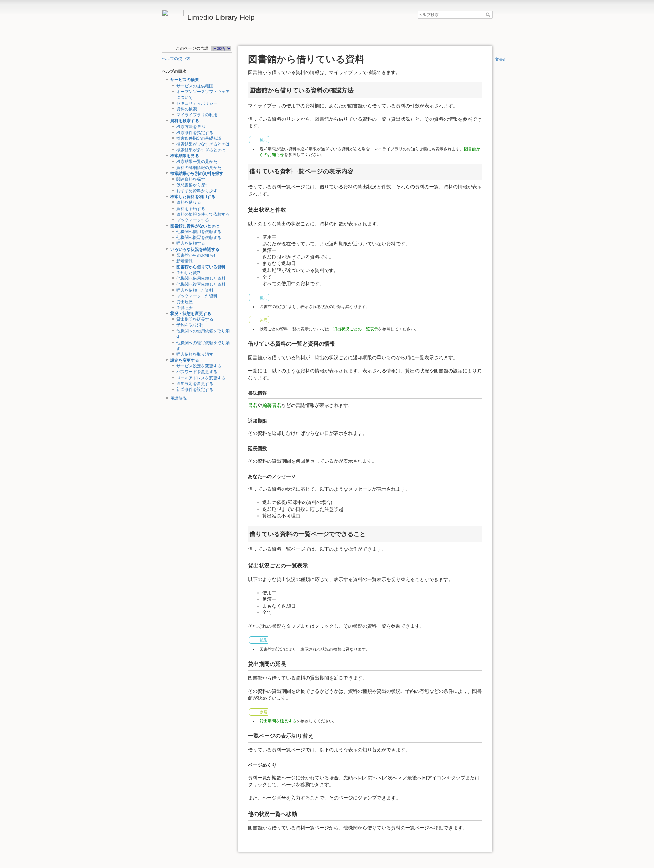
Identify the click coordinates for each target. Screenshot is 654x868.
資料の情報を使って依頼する (203, 214)
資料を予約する (190, 208)
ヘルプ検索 (489, 14)
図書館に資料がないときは (194, 226)
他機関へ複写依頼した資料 (200, 284)
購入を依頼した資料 (194, 290)
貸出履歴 (184, 302)
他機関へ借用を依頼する (198, 231)
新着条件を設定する (194, 389)
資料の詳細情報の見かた (198, 167)
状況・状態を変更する (190, 313)
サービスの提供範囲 (194, 85)
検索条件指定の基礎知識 (198, 138)
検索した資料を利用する (192, 196)
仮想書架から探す (192, 185)
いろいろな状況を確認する (194, 249)
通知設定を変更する (194, 383)
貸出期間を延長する (194, 319)
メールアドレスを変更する (200, 378)
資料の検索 (186, 109)
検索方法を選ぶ (190, 126)
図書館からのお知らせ (196, 255)
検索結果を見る (184, 155)
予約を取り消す (190, 325)
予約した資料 (188, 272)
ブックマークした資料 (196, 296)
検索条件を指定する (194, 132)
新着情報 (184, 261)
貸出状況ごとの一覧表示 (355, 328)
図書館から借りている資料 (200, 266)
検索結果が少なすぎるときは (203, 144)
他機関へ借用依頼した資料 (200, 278)
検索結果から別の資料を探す (196, 173)
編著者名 (271, 405)
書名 (253, 405)
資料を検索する (184, 120)
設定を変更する (184, 360)
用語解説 (178, 398)
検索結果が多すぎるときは (200, 150)
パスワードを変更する (196, 371)
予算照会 (184, 307)
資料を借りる (188, 202)
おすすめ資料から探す (196, 190)
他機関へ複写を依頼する (198, 237)
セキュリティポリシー (196, 103)
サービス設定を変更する (198, 366)
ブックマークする (192, 220)
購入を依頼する (190, 243)
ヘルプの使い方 (176, 58)
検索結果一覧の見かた (196, 161)
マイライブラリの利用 (196, 114)
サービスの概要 (184, 79)
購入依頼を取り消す (194, 354)
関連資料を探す (190, 179)
